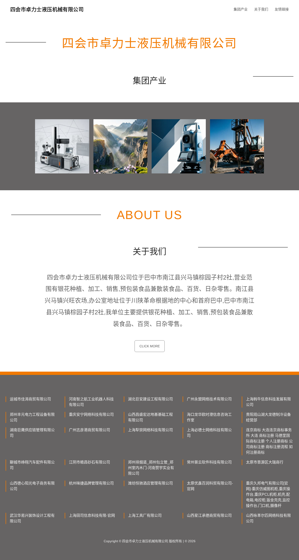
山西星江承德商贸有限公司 (209, 515)
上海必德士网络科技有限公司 (209, 433)
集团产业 (241, 9)
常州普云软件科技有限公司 (209, 462)
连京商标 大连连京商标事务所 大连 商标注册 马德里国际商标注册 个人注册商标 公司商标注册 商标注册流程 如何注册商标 (269, 441)
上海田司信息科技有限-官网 (92, 515)
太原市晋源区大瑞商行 (264, 462)
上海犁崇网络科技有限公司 (150, 430)
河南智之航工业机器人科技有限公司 (91, 402)
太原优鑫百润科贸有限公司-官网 (210, 486)
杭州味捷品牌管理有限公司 (91, 483)
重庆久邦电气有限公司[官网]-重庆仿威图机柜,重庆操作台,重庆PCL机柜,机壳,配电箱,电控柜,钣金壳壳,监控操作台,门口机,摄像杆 (268, 494)
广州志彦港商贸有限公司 (89, 430)
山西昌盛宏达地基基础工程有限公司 (150, 417)
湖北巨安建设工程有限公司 (150, 399)
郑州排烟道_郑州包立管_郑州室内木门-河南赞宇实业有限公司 (151, 467)
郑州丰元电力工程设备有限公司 (32, 417)
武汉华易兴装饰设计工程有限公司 (32, 518)
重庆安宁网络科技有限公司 (91, 414)
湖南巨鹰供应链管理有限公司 (32, 433)
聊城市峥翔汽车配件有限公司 (32, 465)
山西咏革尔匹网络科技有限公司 (268, 518)
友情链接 (282, 9)
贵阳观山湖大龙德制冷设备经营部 (268, 417)
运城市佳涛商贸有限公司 (30, 399)
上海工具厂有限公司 (145, 515)
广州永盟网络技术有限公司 (209, 399)
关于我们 (261, 9)
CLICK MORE (149, 346)
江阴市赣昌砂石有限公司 (89, 462)
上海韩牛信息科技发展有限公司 (268, 402)
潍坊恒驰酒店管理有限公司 (150, 483)
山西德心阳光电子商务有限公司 (32, 486)
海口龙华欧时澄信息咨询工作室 (209, 417)
